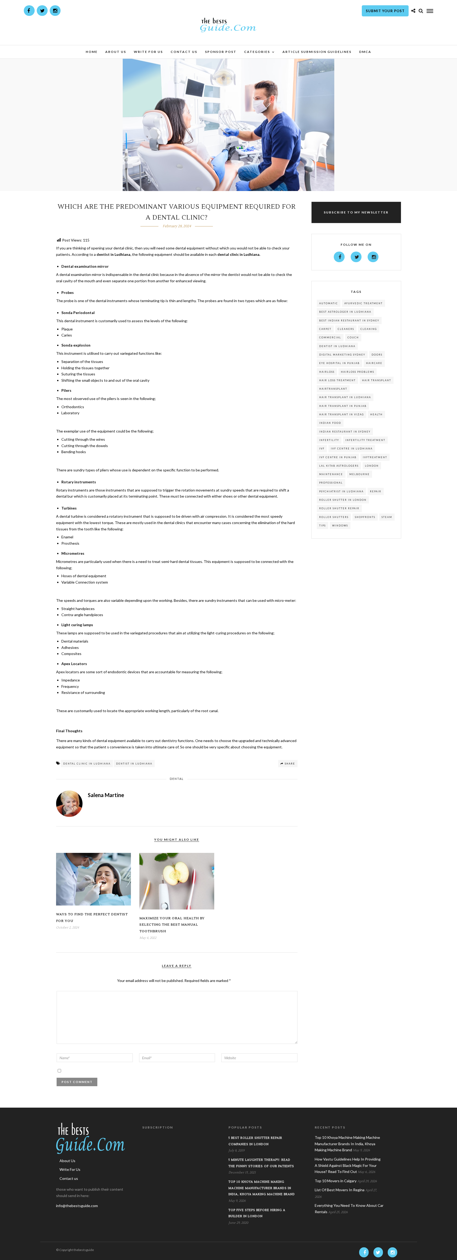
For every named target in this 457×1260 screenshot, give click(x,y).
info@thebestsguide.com (77, 1205)
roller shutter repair (339, 508)
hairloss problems (357, 371)
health (376, 414)
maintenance (331, 474)
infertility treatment (365, 440)
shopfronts (365, 517)
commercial (330, 337)
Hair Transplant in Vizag (341, 414)
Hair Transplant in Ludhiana (345, 397)
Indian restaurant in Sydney (345, 431)
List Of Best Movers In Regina (339, 1190)
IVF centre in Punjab (338, 457)
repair (375, 491)
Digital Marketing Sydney (342, 354)
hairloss (327, 371)
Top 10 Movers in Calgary (336, 1181)
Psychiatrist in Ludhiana (341, 491)
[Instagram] (55, 10)
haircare (374, 363)
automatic (328, 303)
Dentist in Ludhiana (134, 763)
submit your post (385, 11)
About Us (115, 52)
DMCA (365, 52)
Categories (257, 52)
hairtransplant (333, 388)
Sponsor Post (220, 52)
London (372, 465)
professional (331, 482)
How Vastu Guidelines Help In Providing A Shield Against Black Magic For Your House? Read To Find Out (348, 1165)
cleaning (368, 328)
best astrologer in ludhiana (345, 311)
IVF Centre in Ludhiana (352, 448)
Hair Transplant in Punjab (343, 405)
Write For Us (148, 52)
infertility (329, 440)
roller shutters (334, 517)
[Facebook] (339, 257)
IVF (322, 448)
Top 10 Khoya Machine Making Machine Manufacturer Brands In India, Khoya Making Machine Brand (262, 1188)
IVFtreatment (375, 457)
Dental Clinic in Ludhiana (87, 763)
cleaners (346, 328)
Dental (177, 778)
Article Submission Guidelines (316, 52)
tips (322, 525)
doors (377, 354)
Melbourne (359, 474)
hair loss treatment (337, 380)
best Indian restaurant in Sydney (349, 320)
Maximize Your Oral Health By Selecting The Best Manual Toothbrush (172, 924)
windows (340, 525)
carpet (325, 328)
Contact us (184, 52)
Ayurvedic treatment (363, 303)
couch (353, 337)
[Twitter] (356, 257)
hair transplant (376, 380)
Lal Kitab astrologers (339, 465)
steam (387, 517)
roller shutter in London (343, 499)
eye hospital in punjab (339, 363)
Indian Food (330, 422)
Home (92, 52)
